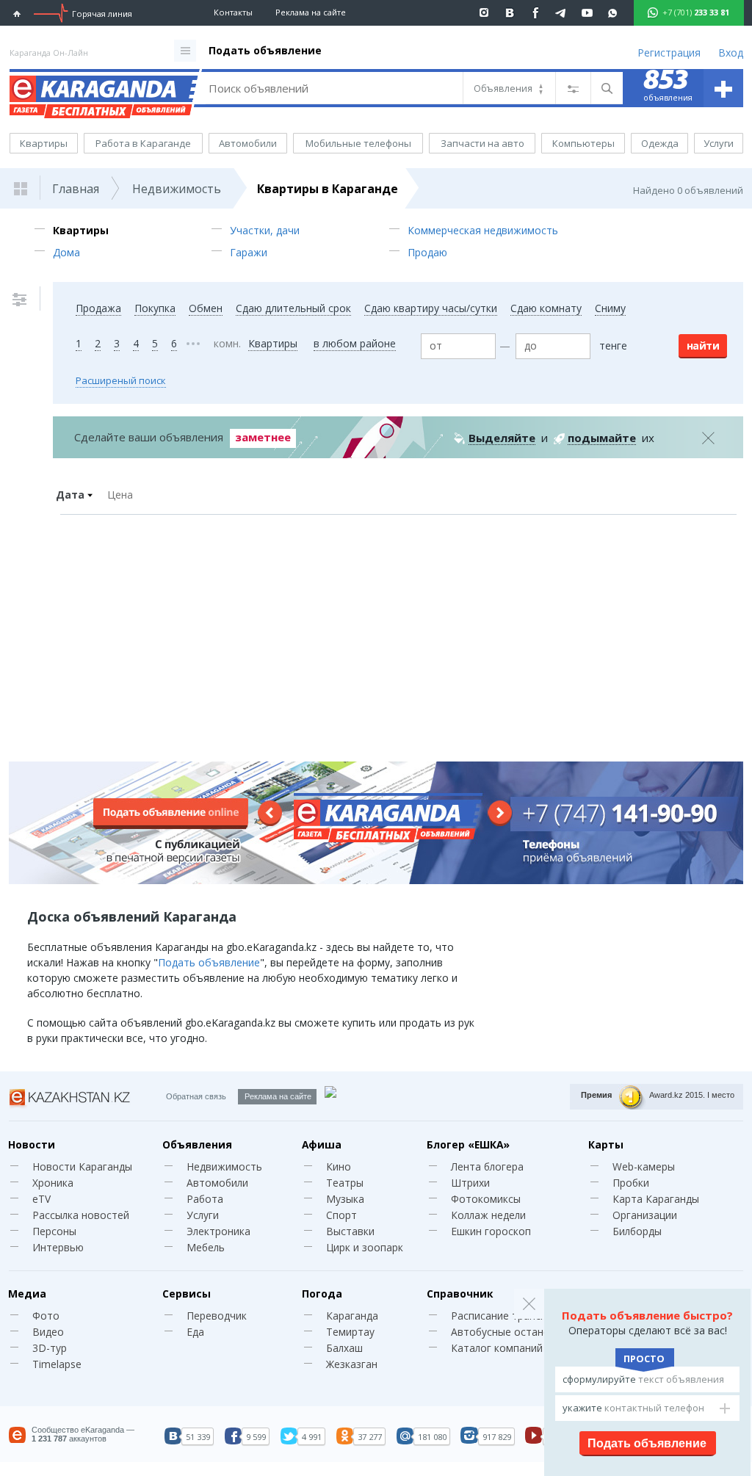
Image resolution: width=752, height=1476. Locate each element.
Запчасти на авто (482, 143)
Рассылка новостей (80, 1215)
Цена (120, 495)
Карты (605, 1144)
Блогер (468, 1144)
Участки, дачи (265, 230)
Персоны (54, 1231)
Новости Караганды (82, 1166)
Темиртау (350, 1332)
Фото (45, 1316)
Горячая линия (102, 13)
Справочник (460, 1293)
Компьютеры (583, 143)
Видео (48, 1332)
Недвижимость (176, 189)
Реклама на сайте (310, 12)
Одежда (660, 143)
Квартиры (44, 143)
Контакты (233, 12)
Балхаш (344, 1348)
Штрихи (470, 1183)
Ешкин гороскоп (491, 1231)
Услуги (719, 143)
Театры (345, 1183)
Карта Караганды (655, 1199)
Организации (644, 1215)
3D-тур (49, 1348)
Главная (75, 189)
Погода (322, 1293)
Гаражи (248, 252)
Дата (70, 495)
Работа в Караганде (143, 143)
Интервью (58, 1247)
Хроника (52, 1183)
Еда (195, 1332)
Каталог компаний (497, 1348)
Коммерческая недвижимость (483, 230)
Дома (66, 252)
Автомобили (248, 143)
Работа (205, 1199)
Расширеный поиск (121, 380)
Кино (338, 1166)
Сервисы (186, 1293)
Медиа (27, 1293)
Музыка (345, 1199)
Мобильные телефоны (358, 143)
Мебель (206, 1247)
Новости (31, 1144)
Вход (730, 52)
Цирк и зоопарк (364, 1247)
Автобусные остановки (509, 1332)
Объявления (197, 1144)
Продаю (427, 252)
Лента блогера (487, 1166)
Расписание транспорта (511, 1316)
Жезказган (351, 1364)
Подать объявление (265, 50)
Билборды (637, 1231)
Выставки (350, 1231)
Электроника (218, 1231)
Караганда (352, 1316)
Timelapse (57, 1364)
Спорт (341, 1215)
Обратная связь (196, 1096)
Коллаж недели (488, 1215)
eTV (41, 1199)
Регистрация (669, 52)
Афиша (321, 1144)
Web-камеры (643, 1166)
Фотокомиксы (486, 1199)
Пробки (630, 1183)
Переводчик (217, 1316)
